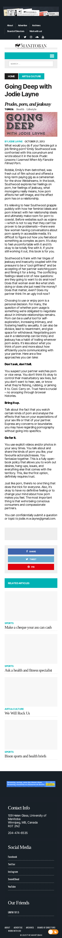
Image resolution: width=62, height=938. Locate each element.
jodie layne (15, 141)
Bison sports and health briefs (25, 756)
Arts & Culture (14, 709)
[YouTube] (43, 37)
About (10, 25)
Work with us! (35, 31)
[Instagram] (31, 37)
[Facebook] (19, 37)
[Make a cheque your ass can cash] (31, 606)
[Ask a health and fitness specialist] (31, 649)
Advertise (22, 25)
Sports (9, 623)
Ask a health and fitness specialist (28, 670)
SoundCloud (13, 879)
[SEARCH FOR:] (31, 63)
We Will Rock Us (17, 713)
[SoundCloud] (37, 37)
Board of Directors (15, 31)
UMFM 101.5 (13, 912)
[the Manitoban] (31, 46)
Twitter (11, 864)
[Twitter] (25, 37)
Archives (36, 25)
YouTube (12, 886)
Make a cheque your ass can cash (28, 627)
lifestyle (32, 109)
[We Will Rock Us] (31, 692)
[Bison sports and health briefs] (31, 735)
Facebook (12, 856)
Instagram (13, 871)
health (20, 109)
